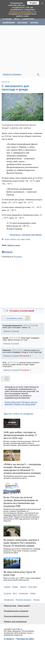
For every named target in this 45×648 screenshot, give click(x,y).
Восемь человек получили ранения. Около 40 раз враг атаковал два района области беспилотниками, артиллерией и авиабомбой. (21, 443)
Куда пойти (32, 587)
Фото (16, 19)
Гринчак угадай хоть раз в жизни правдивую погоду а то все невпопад (22, 351)
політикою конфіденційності (21, 12)
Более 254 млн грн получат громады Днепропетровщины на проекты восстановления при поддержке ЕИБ (20, 501)
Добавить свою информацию (15, 621)
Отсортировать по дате (14, 318)
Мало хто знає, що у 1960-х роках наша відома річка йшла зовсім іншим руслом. (22, 579)
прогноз (13, 239)
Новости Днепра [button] (12, 74)
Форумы (34, 23)
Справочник (28, 19)
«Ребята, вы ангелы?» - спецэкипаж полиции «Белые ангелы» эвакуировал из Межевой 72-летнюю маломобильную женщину (22, 468)
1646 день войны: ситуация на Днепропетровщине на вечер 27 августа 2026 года (20, 435)
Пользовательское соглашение (16, 611)
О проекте (9, 639)
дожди (28, 239)
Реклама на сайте (25, 639)
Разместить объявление (25, 404)
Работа (33, 593)
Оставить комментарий (21, 310)
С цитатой (15, 331)
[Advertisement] (22, 48)
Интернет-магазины (23, 600)
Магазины (22, 23)
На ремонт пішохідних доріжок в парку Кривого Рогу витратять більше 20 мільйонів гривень (21, 542)
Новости (23, 587)
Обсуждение (24, 356)
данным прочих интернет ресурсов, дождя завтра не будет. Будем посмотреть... (21, 364)
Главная (7, 587)
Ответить (6, 331)
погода (6, 239)
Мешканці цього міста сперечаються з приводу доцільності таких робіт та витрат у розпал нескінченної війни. (21, 551)
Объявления (9, 23)
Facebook (18, 257)
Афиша (15, 587)
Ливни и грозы (13, 245)
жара (23, 239)
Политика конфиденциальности (16, 616)
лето (18, 239)
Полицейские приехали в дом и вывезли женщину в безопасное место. (19, 477)
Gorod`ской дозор (12, 402)
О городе (7, 19)
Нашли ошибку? (24, 606)
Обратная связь (10, 606)
